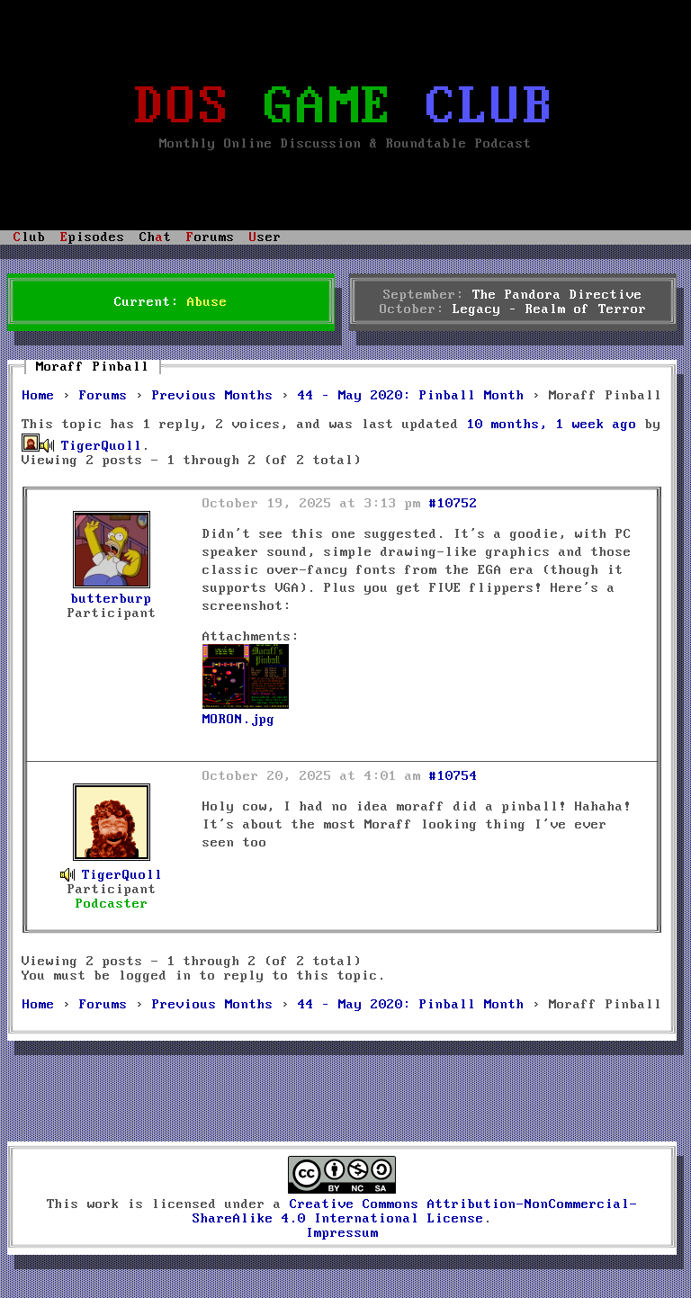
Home (38, 396)
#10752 (453, 504)
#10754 (453, 776)
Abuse (207, 302)
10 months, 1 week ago (552, 424)
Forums (103, 396)
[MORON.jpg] (245, 705)
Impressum (342, 1233)
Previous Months (213, 396)
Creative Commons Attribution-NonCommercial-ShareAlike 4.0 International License (415, 1211)
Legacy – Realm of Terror (550, 309)
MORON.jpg (238, 719)
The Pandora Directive (557, 295)
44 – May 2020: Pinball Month (411, 396)
